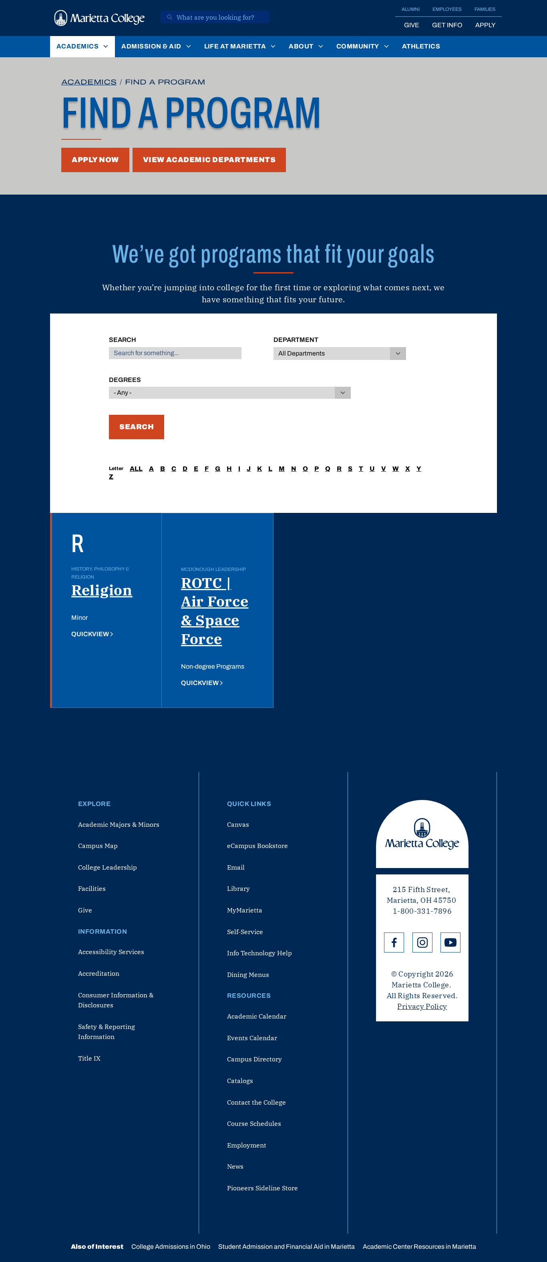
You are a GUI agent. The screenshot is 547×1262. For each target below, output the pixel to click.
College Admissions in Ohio (170, 1246)
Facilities (92, 888)
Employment (246, 1145)
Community (357, 46)
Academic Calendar (256, 1016)
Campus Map (98, 846)
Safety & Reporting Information (106, 1032)
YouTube (450, 942)
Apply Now (95, 160)
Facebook (394, 942)
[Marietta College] (99, 18)
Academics (77, 46)
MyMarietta (244, 910)
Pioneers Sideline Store (262, 1188)
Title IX (89, 1058)
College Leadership (107, 867)
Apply (485, 25)
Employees (447, 9)
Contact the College (256, 1102)
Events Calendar (252, 1038)
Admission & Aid (151, 46)
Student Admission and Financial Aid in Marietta (286, 1246)
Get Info (447, 25)
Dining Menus (248, 975)
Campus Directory (254, 1059)
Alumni (411, 9)
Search (122, 339)
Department (296, 339)
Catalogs (240, 1081)
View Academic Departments (209, 160)
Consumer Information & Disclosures (115, 1000)
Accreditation (98, 973)
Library (238, 888)
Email (236, 867)
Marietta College (422, 834)
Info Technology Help (259, 953)
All (136, 468)
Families (485, 9)
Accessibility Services (111, 952)
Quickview (90, 634)
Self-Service (245, 932)
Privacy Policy (422, 1006)
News (235, 1166)
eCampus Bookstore (257, 846)
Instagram (422, 942)
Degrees (125, 379)
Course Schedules (254, 1123)
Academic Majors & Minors (118, 824)
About (301, 46)
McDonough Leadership (213, 569)
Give (411, 25)
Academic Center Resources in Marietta (419, 1246)
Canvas (238, 824)
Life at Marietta (235, 46)
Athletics (421, 46)
